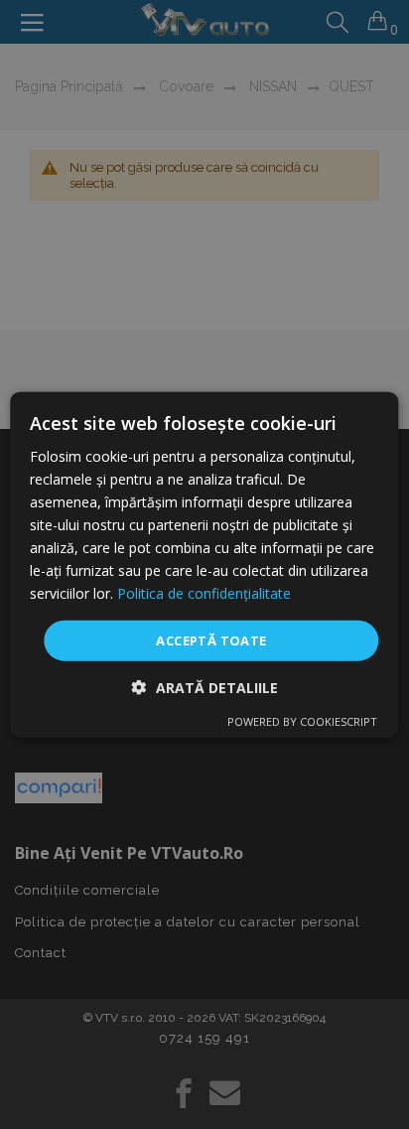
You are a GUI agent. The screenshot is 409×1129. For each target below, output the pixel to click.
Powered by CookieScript (302, 721)
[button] (205, 687)
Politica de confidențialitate (204, 593)
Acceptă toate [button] (211, 639)
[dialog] (204, 564)
